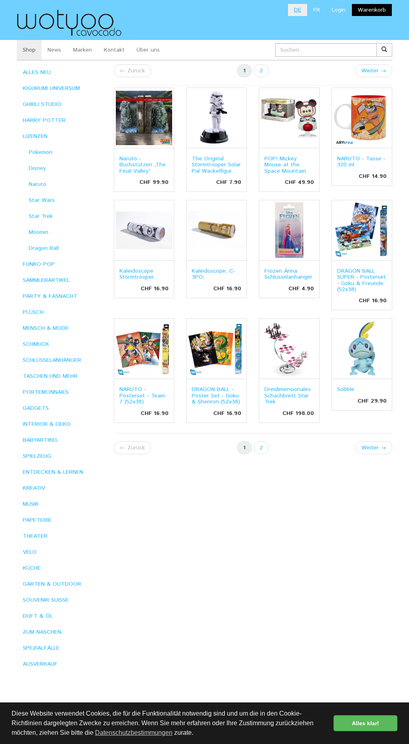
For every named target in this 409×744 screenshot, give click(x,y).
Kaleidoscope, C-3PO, (213, 274)
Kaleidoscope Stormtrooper (136, 274)
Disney (37, 168)
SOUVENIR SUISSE (46, 600)
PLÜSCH (33, 312)
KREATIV (34, 488)
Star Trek (41, 216)
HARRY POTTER (44, 120)
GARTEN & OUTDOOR (52, 584)
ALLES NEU (37, 72)
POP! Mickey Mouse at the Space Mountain (285, 165)
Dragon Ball (44, 248)
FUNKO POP (39, 264)
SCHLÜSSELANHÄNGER (52, 360)
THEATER (35, 536)
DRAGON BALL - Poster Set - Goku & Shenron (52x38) (216, 395)
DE (297, 10)
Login (338, 10)
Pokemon (40, 152)
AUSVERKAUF (40, 664)
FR (316, 10)
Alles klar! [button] (365, 723)
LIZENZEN (35, 136)
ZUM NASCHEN (42, 632)
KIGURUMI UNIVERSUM (51, 88)
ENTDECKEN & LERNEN (53, 472)
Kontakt (114, 50)
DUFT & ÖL (38, 616)
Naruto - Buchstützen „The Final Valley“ (142, 165)
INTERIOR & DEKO (47, 424)
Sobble (345, 389)
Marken (82, 50)
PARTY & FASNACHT (50, 296)
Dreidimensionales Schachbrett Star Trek (287, 395)
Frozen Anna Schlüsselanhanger (288, 274)
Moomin (38, 232)
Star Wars (42, 200)
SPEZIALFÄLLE (41, 648)
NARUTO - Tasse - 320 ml (361, 162)
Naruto (37, 184)
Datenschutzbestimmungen (134, 732)
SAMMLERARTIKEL (46, 280)
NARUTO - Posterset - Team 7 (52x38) (142, 395)
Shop (29, 50)
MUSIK (31, 504)
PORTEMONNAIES (46, 392)
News (54, 50)
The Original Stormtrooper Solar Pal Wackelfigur (216, 165)
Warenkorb (372, 10)
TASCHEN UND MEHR (50, 376)
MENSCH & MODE (46, 328)
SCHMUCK (36, 344)
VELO (30, 552)
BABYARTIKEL (40, 440)
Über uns (148, 50)
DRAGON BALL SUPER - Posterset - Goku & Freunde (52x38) (361, 280)
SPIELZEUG (37, 456)
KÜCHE (32, 568)
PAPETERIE (37, 520)
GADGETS (36, 408)
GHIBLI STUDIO (42, 104)
